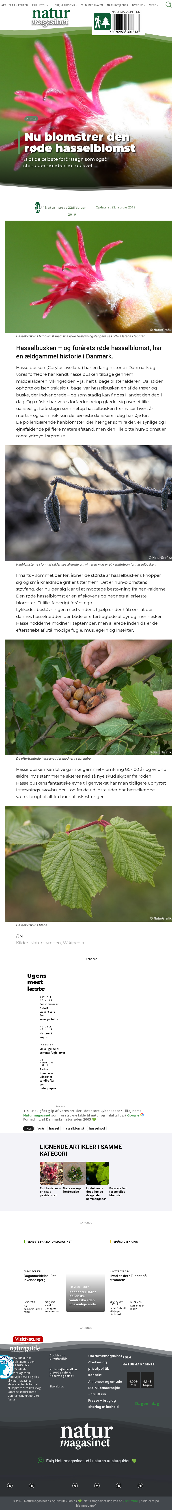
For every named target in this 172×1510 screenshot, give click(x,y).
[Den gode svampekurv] (54, 1293)
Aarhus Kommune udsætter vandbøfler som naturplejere (48, 1078)
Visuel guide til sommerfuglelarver (52, 1051)
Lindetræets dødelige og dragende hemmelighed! (96, 1194)
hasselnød (97, 1128)
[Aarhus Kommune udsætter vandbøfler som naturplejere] (32, 1064)
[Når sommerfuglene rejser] (33, 1293)
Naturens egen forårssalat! (73, 1190)
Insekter (46, 1044)
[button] (168, 4)
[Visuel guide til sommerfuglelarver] (32, 1048)
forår (40, 1128)
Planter (31, 118)
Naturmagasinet (60, 207)
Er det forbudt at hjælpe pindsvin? (118, 1311)
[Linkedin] (68, 193)
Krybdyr (136, 1301)
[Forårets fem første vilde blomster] (120, 1173)
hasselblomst (73, 1128)
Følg (147, 1374)
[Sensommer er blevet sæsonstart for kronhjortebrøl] (32, 1001)
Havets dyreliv (119, 1271)
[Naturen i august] (32, 1030)
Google (133, 1115)
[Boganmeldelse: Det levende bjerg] (43, 1258)
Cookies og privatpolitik (58, 1356)
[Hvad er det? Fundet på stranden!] (129, 1258)
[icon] (40, 1462)
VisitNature (130, 1501)
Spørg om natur (116, 1302)
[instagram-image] (9, 1484)
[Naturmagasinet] (37, 207)
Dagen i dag (147, 1403)
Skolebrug (56, 1386)
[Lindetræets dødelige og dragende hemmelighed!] (97, 1173)
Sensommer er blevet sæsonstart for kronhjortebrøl (49, 1011)
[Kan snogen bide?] (139, 1293)
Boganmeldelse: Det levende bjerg (40, 1278)
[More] (109, 193)
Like (133, 1374)
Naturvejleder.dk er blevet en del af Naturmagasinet (63, 1372)
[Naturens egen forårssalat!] (74, 1173)
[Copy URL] (99, 193)
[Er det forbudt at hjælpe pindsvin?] (119, 1293)
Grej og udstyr (50, 1303)
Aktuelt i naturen (47, 998)
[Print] (88, 193)
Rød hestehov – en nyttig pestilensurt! (50, 1192)
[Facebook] (57, 193)
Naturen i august (46, 1035)
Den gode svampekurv (51, 1310)
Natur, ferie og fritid (46, 1062)
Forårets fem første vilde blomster (118, 1192)
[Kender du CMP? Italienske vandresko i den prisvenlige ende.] (85, 1280)
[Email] (78, 193)
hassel (54, 1128)
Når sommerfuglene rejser (33, 1309)
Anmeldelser (32, 1271)
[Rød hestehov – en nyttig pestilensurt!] (51, 1173)
